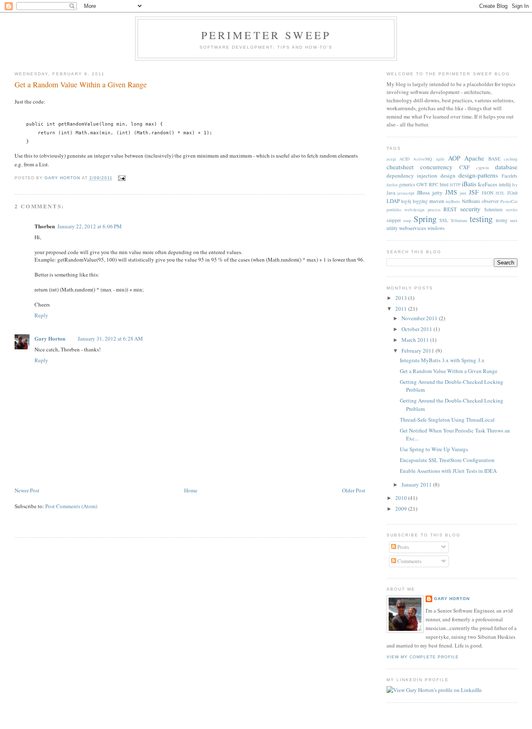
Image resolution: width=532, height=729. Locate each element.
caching (510, 159)
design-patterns (478, 175)
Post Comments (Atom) (71, 506)
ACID (404, 159)
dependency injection (412, 175)
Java (391, 193)
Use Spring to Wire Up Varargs (434, 449)
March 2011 (415, 339)
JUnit (512, 193)
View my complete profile (423, 657)
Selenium (493, 209)
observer (490, 201)
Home (190, 490)
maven (436, 201)
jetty (437, 192)
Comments (408, 561)
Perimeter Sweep (266, 35)
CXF (464, 167)
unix (513, 220)
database (506, 167)
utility (392, 228)
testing (481, 219)
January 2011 (417, 484)
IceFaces (487, 184)
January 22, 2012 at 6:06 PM (89, 226)
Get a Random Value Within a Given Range (449, 371)
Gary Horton (49, 338)
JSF (474, 192)
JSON (487, 193)
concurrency (436, 167)
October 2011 (417, 329)
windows (436, 228)
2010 (401, 498)
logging (420, 201)
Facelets (509, 176)
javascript (405, 193)
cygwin (482, 168)
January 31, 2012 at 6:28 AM (110, 338)
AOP (454, 158)
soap (407, 220)
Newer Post (27, 490)
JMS (451, 192)
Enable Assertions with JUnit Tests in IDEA (448, 470)
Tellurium (459, 220)
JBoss (423, 192)
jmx (463, 193)
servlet (511, 210)
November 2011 (420, 318)
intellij (505, 184)
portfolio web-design (405, 210)
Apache (474, 158)
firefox (392, 185)
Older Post (353, 490)
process (434, 210)
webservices (412, 228)
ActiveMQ (422, 159)
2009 (401, 508)
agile (440, 159)
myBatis (453, 201)
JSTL (500, 193)
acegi (391, 159)
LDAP (393, 201)
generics (407, 184)
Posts (402, 547)
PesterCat (508, 201)
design (448, 175)
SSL (443, 220)
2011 (401, 308)
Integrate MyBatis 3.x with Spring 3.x (442, 360)
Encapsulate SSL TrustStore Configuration (447, 460)
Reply (41, 315)
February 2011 (418, 350)
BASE (494, 159)
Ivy (514, 185)
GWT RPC (427, 184)
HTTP (455, 185)
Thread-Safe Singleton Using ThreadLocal (447, 419)
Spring (425, 219)
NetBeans (471, 201)
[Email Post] (121, 178)
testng (501, 220)
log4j (406, 201)
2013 (401, 297)
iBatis (469, 184)
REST (450, 209)
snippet (394, 220)
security (470, 209)
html (444, 184)
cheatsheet (400, 167)
